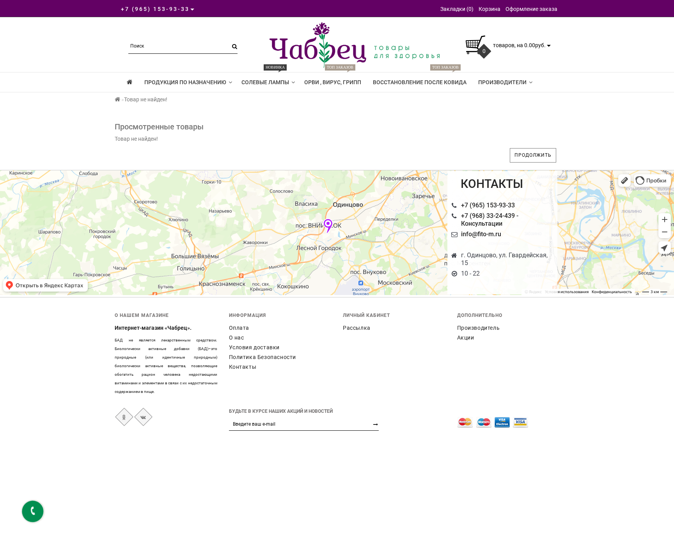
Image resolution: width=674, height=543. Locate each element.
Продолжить (533, 155)
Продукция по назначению (185, 82)
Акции (465, 337)
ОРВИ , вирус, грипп (332, 78)
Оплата (239, 328)
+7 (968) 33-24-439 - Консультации (489, 219)
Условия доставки (254, 347)
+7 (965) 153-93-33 (488, 205)
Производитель (478, 328)
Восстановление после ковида (419, 78)
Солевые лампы (265, 78)
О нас (236, 337)
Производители (502, 82)
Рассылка (357, 328)
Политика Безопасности (262, 357)
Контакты (243, 367)
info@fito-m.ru (481, 234)
